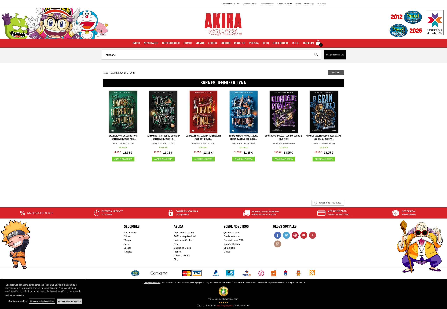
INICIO (136, 43)
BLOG (265, 43)
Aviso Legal (309, 4)
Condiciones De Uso (230, 4)
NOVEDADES (151, 43)
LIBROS (212, 43)
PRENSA (254, 43)
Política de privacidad (185, 236)
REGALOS (239, 43)
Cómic (127, 236)
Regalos (128, 251)
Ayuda (298, 4)
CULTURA (308, 43)
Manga (127, 240)
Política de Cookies (183, 240)
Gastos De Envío (284, 4)
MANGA (200, 43)
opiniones (225, 305)
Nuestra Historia (232, 244)
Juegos (127, 248)
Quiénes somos (231, 232)
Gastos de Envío (182, 248)
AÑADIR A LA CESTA (123, 159)
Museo (227, 251)
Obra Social (229, 248)
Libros (127, 244)
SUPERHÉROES (171, 43)
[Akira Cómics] (223, 25)
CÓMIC (188, 43)
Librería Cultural (182, 255)
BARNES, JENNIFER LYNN (123, 143)
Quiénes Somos (250, 4)
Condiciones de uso (184, 232)
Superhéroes (130, 232)
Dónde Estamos (267, 4)
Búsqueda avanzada (335, 55)
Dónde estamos (231, 236)
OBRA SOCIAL (280, 43)
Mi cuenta (321, 4)
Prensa (177, 251)
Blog (176, 259)
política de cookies (14, 295)
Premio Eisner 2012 (233, 240)
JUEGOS (225, 43)
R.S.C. (295, 43)
